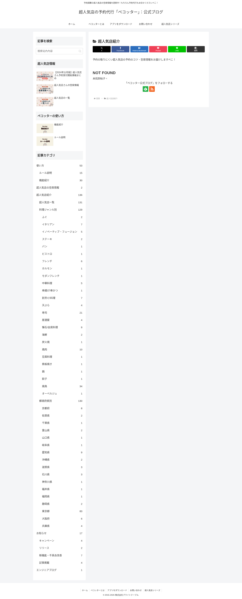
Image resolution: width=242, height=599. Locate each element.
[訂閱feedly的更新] (145, 89)
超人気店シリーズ (152, 590)
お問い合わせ (136, 590)
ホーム (85, 590)
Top (235, 592)
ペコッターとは (97, 590)
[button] (196, 49)
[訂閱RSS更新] (152, 89)
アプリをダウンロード (117, 590)
